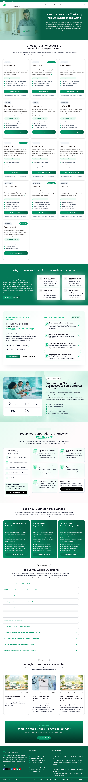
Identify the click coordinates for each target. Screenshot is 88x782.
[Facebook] (4, 769)
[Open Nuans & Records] (40, 4)
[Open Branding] (55, 4)
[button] (7, 62)
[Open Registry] (28, 4)
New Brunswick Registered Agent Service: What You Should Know (71, 698)
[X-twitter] (6, 769)
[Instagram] (9, 769)
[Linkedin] (12, 769)
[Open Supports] (19, 6)
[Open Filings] (47, 4)
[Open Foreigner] (63, 4)
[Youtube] (14, 769)
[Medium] (17, 769)
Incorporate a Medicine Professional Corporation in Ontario (42, 698)
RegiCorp (5, 755)
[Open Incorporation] (21, 4)
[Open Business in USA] (74, 4)
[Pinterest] (20, 769)
